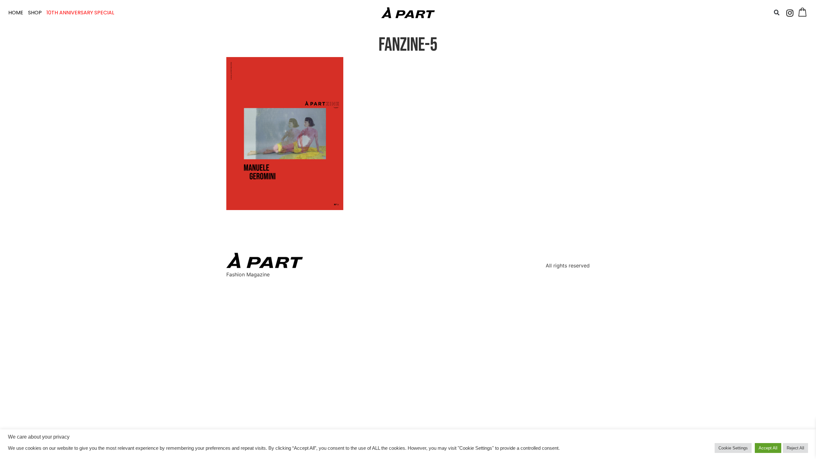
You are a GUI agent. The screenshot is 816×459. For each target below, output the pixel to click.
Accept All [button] (768, 448)
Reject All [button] (795, 448)
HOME (15, 12)
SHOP (35, 12)
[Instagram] (790, 13)
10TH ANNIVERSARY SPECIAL (80, 12)
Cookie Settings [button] (733, 448)
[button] (777, 13)
